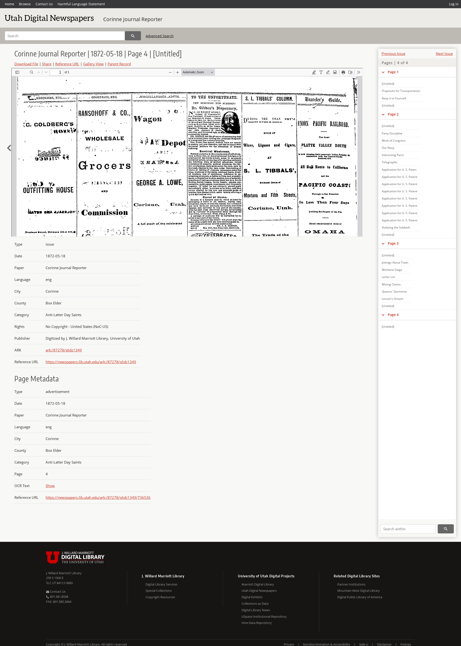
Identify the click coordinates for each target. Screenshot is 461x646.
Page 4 (393, 314)
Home (9, 4)
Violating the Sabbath (396, 227)
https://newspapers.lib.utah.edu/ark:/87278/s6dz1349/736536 (98, 497)
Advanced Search (160, 36)
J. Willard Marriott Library (64, 573)
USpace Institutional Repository (264, 616)
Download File (26, 63)
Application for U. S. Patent (399, 177)
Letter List (388, 277)
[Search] (133, 35)
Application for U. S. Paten (399, 170)
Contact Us (44, 4)
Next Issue (444, 53)
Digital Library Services (161, 584)
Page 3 (393, 243)
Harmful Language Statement (81, 4)
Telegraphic (390, 162)
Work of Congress (394, 141)
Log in (454, 4)
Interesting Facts (393, 155)
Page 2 (393, 114)
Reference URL (67, 63)
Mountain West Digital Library (358, 590)
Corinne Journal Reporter (133, 19)
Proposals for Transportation (401, 91)
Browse (25, 4)
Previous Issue (393, 53)
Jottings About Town (395, 262)
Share (46, 63)
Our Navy (388, 148)
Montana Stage (392, 270)
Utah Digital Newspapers (259, 590)
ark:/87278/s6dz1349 (64, 350)
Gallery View (93, 63)
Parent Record (119, 63)
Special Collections (159, 590)
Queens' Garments (394, 292)
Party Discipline (392, 133)
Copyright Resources (160, 597)
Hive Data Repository (257, 623)
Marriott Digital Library (258, 584)
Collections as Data (255, 603)
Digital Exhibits (252, 597)
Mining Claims (391, 284)
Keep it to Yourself (394, 98)
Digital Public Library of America (359, 597)
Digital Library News (256, 610)
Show (50, 485)
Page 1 (393, 72)
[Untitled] (388, 84)
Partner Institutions (351, 584)
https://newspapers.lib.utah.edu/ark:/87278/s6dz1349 (91, 361)
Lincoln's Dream (392, 299)
